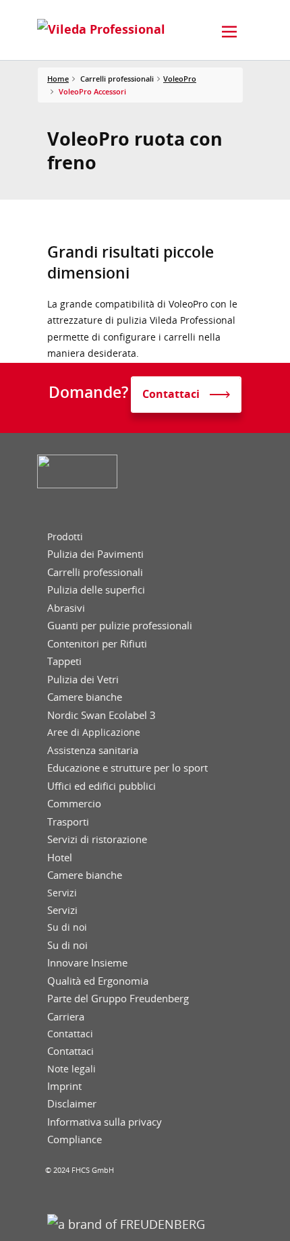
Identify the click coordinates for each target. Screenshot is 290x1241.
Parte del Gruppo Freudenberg (118, 998)
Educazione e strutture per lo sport (127, 767)
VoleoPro (179, 79)
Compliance (74, 1139)
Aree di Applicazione (93, 732)
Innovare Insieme (87, 962)
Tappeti (64, 661)
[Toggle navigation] (229, 31)
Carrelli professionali (95, 572)
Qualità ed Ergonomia (97, 981)
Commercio (74, 803)
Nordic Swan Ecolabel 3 (101, 715)
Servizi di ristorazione (97, 839)
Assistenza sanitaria (92, 750)
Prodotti (65, 537)
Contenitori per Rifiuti (97, 643)
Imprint (64, 1086)
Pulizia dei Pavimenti (95, 554)
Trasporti (68, 821)
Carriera (65, 1016)
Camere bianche (84, 697)
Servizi (62, 893)
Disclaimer (71, 1103)
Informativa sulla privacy (104, 1122)
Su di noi (67, 927)
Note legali (71, 1069)
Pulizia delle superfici (96, 589)
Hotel (59, 857)
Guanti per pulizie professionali (119, 625)
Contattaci (70, 1034)
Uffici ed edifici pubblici (101, 786)
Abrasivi (66, 608)
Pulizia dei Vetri (83, 679)
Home (58, 79)
